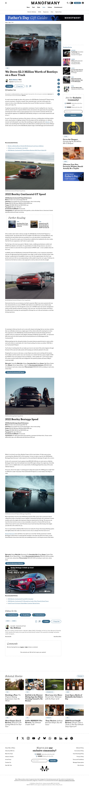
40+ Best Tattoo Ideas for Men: (77, 71)
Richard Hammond (9, 533)
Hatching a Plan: (13, 698)
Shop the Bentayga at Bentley (15, 563)
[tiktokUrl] (39, 738)
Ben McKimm (14, 79)
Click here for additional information (67, 780)
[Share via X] (59, 58)
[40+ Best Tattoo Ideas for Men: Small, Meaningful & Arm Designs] (66, 71)
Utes (52, 12)
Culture (50, 7)
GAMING (73, 59)
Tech (33, 7)
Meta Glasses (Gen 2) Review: (13, 723)
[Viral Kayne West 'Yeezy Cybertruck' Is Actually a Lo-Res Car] (12, 225)
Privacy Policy (80, 756)
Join (26, 647)
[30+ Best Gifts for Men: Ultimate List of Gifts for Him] (66, 89)
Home (6, 22)
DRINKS (65, 161)
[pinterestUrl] (71, 738)
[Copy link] (59, 64)
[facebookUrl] (17, 738)
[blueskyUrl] (44, 738)
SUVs (39, 12)
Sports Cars (58, 12)
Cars (12, 22)
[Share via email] (58, 94)
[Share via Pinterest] (59, 61)
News (28, 7)
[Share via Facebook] (59, 55)
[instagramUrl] (28, 738)
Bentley (48, 122)
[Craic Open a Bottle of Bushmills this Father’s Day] (74, 684)
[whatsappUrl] (50, 738)
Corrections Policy (79, 750)
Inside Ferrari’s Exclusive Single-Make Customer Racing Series (24, 603)
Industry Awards (9, 756)
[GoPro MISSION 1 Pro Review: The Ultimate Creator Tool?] (34, 710)
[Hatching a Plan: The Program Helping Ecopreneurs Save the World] (14, 684)
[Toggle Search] (68, 3)
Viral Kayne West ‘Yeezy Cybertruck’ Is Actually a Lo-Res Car (22, 225)
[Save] (27, 86)
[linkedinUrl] (60, 738)
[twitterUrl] (22, 738)
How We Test (8, 765)
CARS (7, 68)
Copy (20, 86)
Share (10, 86)
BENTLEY (7, 620)
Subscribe (77, 3)
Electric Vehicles (32, 12)
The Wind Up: (77, 53)
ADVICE (73, 68)
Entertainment (58, 7)
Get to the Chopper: (72, 141)
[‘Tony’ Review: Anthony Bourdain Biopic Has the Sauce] (54, 710)
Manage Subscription (78, 762)
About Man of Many (57, 636)
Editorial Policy (80, 748)
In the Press (8, 759)
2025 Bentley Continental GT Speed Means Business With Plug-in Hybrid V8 (27, 150)
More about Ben (8, 636)
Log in (22, 647)
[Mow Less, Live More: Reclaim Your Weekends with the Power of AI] (54, 684)
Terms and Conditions (78, 759)
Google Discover (12, 615)
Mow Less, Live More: (53, 697)
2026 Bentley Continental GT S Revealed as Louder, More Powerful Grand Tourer (28, 601)
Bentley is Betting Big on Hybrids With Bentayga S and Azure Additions (26, 146)
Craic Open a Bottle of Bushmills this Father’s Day (73, 697)
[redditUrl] (66, 738)
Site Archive (81, 765)
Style (38, 7)
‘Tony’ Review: (54, 722)
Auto (44, 7)
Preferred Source (39, 615)
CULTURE (65, 136)
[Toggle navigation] (6, 3)
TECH (7, 717)
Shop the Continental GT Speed (15, 372)
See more (80, 676)
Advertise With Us (9, 750)
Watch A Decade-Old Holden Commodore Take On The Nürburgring (77, 80)
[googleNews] (55, 738)
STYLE (72, 86)
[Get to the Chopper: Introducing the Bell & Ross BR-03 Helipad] (73, 128)
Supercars (46, 12)
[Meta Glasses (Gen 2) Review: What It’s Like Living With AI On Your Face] (14, 710)
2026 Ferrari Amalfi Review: (74, 723)
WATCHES (73, 50)
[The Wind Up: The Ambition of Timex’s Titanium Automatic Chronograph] (66, 53)
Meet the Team (9, 753)
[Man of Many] (44, 768)
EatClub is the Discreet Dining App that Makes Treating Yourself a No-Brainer (34, 698)
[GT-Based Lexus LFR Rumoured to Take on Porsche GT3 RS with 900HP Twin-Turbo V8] (34, 225)
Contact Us (8, 762)
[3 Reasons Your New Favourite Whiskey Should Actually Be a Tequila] (73, 153)
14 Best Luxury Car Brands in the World (18, 148)
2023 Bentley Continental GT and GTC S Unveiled (20, 599)
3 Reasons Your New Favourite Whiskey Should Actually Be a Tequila (73, 166)
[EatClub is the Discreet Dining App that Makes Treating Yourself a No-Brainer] (34, 684)
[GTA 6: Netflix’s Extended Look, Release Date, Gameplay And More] (66, 62)
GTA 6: (76, 62)
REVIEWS (14, 620)
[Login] (83, 3)
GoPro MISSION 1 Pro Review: (33, 722)
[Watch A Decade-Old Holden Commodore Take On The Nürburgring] (66, 80)
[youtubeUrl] (33, 738)
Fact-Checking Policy (78, 753)
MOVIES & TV (48, 717)
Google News (26, 615)
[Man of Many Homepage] (45, 3)
